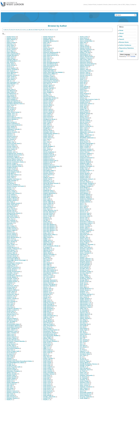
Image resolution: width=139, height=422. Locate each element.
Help (120, 36)
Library (85, 4)
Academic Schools (102, 4)
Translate (132, 56)
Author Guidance (125, 45)
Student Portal (92, 4)
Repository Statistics (126, 48)
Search (121, 39)
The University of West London (12, 4)
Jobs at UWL (121, 4)
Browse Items (124, 42)
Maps (127, 4)
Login (121, 51)
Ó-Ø (35, 29)
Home (121, 30)
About (121, 33)
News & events (113, 4)
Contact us (133, 4)
